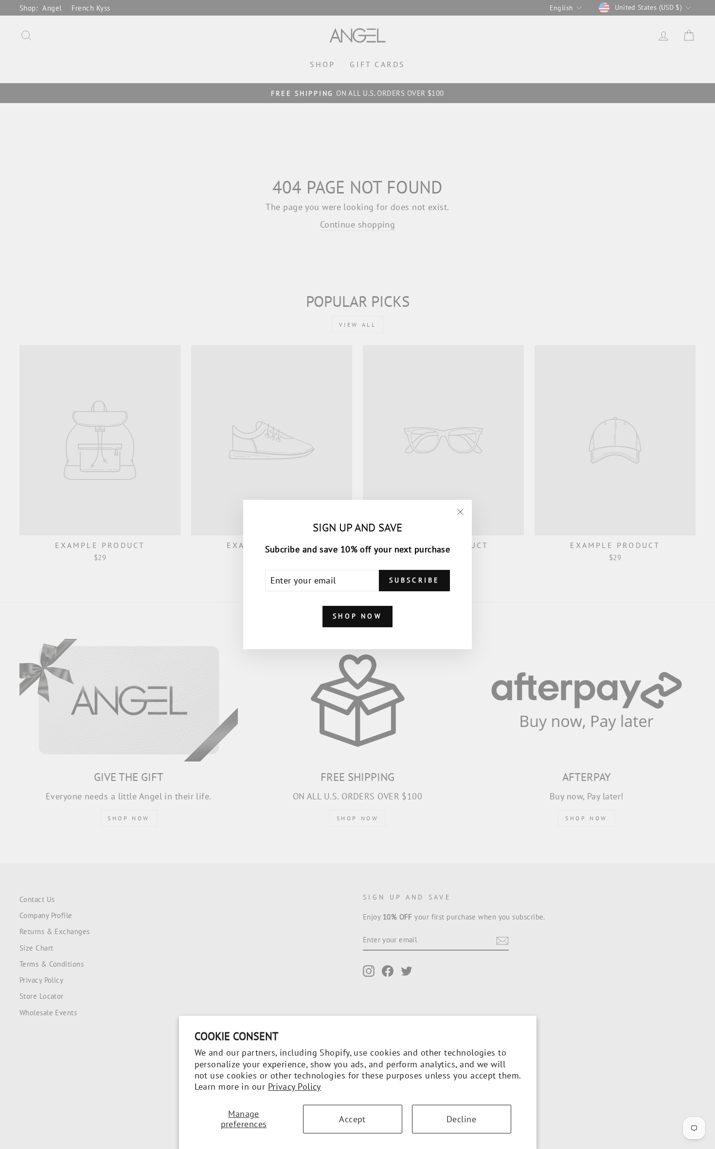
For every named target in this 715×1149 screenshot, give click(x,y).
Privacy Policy (294, 1086)
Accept (352, 1119)
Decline (461, 1119)
